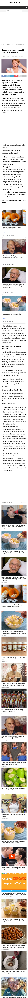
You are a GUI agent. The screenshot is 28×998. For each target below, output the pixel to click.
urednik (12, 56)
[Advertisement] (14, 29)
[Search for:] (14, 10)
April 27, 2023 (6, 56)
